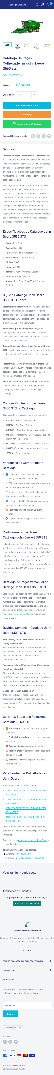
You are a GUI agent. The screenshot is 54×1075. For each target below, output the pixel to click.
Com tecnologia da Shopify (14, 1069)
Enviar (10, 1013)
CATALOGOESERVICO (12, 75)
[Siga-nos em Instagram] (10, 1042)
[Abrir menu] (4, 5)
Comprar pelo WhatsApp (29, 123)
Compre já (27, 114)
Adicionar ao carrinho (27, 105)
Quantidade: (8, 94)
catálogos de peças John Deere (32, 840)
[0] (49, 4)
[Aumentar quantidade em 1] (35, 95)
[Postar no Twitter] (44, 136)
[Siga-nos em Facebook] (5, 1042)
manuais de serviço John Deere (17, 614)
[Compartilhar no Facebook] (33, 136)
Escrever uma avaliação (27, 903)
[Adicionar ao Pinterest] (38, 136)
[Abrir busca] (37, 4)
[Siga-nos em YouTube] (16, 1042)
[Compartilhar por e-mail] (49, 136)
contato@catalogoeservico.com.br (29, 858)
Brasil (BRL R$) (10, 1027)
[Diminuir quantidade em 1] (19, 95)
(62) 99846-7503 (24, 853)
